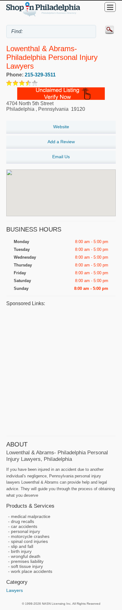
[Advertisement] (61, 370)
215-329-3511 (40, 74)
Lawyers (14, 590)
